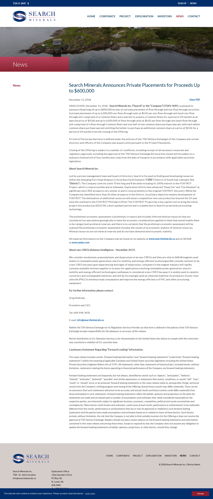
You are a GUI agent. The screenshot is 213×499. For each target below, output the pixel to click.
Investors (165, 16)
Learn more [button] (90, 493)
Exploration (144, 16)
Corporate (107, 16)
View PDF (194, 99)
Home (91, 16)
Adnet (197, 464)
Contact (194, 16)
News (180, 16)
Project (125, 16)
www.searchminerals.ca (162, 238)
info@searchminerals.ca (90, 320)
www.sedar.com (80, 242)
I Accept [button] (200, 494)
